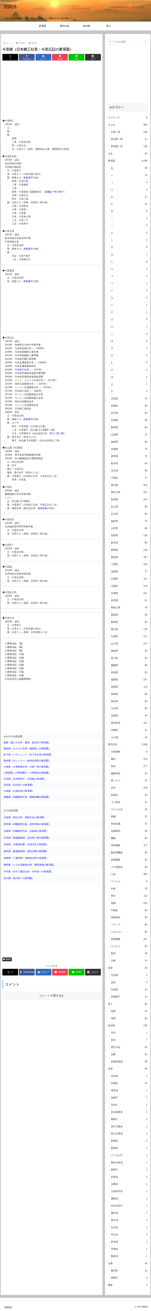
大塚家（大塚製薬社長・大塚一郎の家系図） (27, 766)
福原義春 (42, 508)
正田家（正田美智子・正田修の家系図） (25, 779)
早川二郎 (54, 433)
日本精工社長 (22, 369)
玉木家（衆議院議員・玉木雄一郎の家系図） (27, 837)
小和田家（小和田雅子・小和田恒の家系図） (27, 773)
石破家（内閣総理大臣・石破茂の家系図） (26, 831)
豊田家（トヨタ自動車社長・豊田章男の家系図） (30, 865)
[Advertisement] (51, 90)
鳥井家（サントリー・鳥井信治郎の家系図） (27, 760)
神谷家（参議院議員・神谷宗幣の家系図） (26, 851)
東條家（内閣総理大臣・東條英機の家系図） (27, 797)
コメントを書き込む (51, 995)
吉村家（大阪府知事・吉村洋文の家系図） (26, 844)
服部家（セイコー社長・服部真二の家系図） (27, 748)
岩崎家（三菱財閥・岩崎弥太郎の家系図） (26, 858)
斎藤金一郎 (51, 192)
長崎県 (8, 959)
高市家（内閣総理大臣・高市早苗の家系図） (27, 824)
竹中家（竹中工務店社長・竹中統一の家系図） (28, 871)
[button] (93, 57)
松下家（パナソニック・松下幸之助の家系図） (28, 754)
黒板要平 (28, 177)
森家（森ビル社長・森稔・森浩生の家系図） (27, 742)
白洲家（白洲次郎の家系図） (19, 791)
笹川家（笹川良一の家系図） (19, 878)
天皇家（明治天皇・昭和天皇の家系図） (25, 817)
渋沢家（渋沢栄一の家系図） (19, 785)
